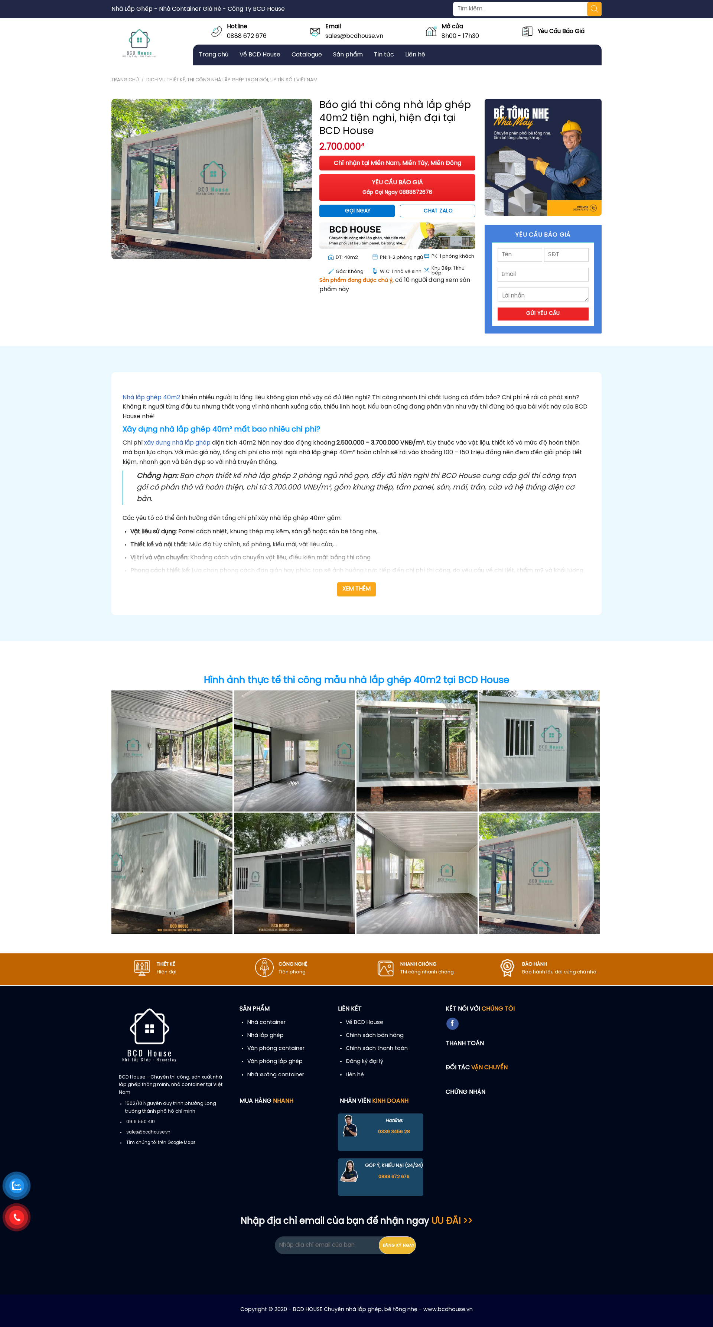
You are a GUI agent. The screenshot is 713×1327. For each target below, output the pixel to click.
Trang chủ (213, 55)
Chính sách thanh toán (377, 1048)
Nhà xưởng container (275, 1075)
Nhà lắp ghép (265, 1035)
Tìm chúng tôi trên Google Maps (161, 1143)
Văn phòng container (276, 1048)
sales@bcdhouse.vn (354, 36)
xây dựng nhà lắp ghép (177, 443)
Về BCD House (260, 55)
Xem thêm (356, 589)
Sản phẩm (348, 55)
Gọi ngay (357, 211)
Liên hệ (415, 55)
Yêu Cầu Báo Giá (561, 31)
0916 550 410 (140, 1122)
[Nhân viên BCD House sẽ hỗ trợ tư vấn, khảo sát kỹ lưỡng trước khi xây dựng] (294, 751)
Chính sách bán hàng (375, 1035)
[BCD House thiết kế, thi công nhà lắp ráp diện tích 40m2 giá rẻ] (171, 751)
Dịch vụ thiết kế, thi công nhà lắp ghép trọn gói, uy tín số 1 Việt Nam (232, 80)
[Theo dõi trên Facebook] (452, 1024)
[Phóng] (121, 250)
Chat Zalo (438, 211)
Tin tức (384, 55)
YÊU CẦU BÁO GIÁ (397, 187)
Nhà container (266, 1022)
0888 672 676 (247, 36)
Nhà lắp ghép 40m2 (151, 397)
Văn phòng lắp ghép (275, 1061)
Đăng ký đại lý (364, 1061)
